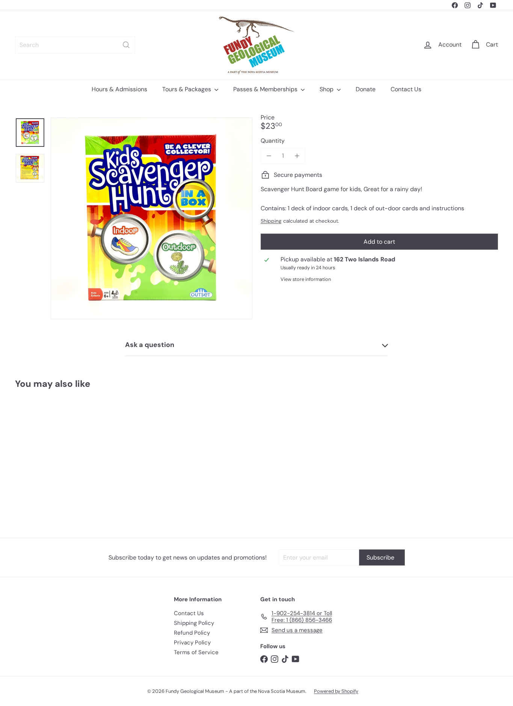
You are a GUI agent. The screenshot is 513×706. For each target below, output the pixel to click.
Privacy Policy (192, 642)
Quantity (273, 140)
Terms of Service (196, 652)
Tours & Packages (187, 89)
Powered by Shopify (336, 691)
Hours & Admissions (119, 89)
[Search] (126, 44)
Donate (366, 89)
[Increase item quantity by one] (297, 156)
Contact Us (406, 89)
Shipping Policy (194, 623)
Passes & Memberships (266, 89)
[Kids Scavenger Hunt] (52, 457)
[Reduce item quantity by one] (269, 156)
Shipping (271, 220)
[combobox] (75, 44)
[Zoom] (151, 218)
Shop (327, 89)
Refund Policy (192, 633)
